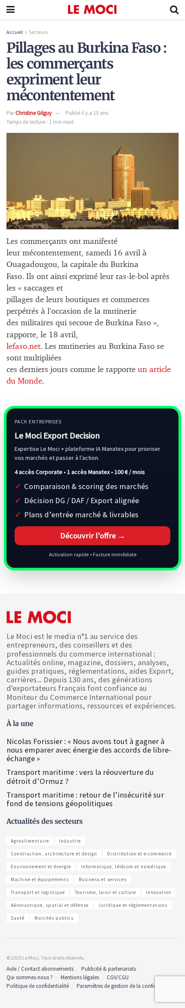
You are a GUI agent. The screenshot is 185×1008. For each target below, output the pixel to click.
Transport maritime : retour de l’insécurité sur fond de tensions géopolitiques (85, 799)
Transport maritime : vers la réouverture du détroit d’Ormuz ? (80, 776)
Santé (18, 918)
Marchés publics (54, 918)
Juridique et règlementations (133, 905)
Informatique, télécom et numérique (123, 867)
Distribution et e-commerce (139, 854)
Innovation (158, 892)
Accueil (14, 32)
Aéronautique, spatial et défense (50, 905)
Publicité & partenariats (108, 968)
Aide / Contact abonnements (40, 968)
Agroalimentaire (30, 841)
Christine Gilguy (33, 113)
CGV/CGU (118, 977)
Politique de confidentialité (37, 986)
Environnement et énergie (41, 867)
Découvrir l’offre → (92, 535)
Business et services (102, 879)
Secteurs (38, 32)
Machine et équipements (40, 879)
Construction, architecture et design (54, 854)
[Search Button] (174, 9)
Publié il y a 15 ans (86, 113)
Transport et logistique (38, 892)
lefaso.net (23, 346)
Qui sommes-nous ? (29, 977)
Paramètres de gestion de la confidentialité (126, 986)
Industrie (70, 841)
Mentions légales (80, 977)
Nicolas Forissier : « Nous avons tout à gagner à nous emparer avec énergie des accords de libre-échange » (88, 749)
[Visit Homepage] (92, 9)
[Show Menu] (10, 9)
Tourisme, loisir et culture (105, 892)
